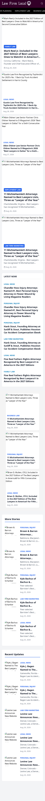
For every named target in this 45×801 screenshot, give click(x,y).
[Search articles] (42, 3)
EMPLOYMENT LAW (22, 11)
